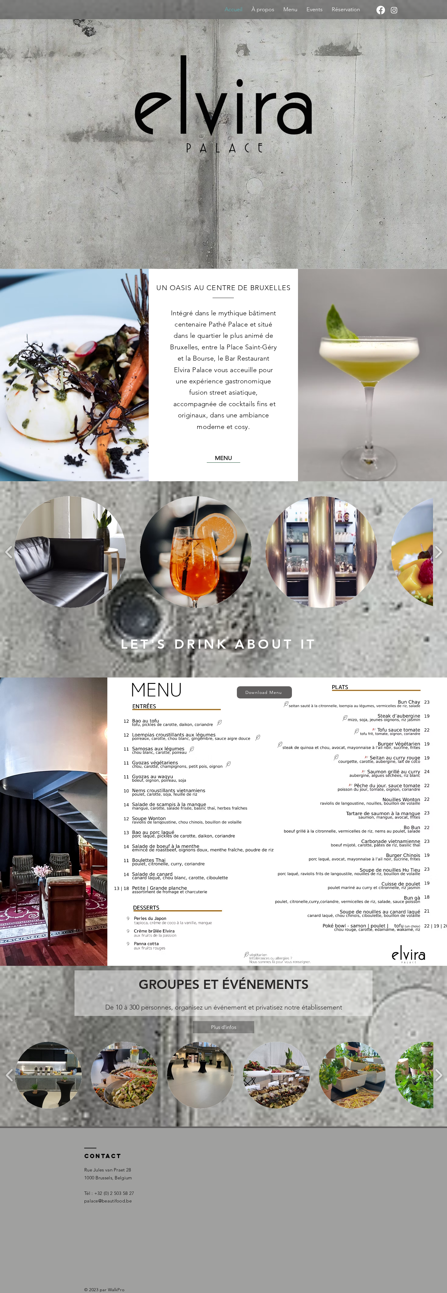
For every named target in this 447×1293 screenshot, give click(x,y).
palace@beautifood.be (108, 1201)
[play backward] (9, 552)
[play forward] (438, 552)
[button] (70, 552)
